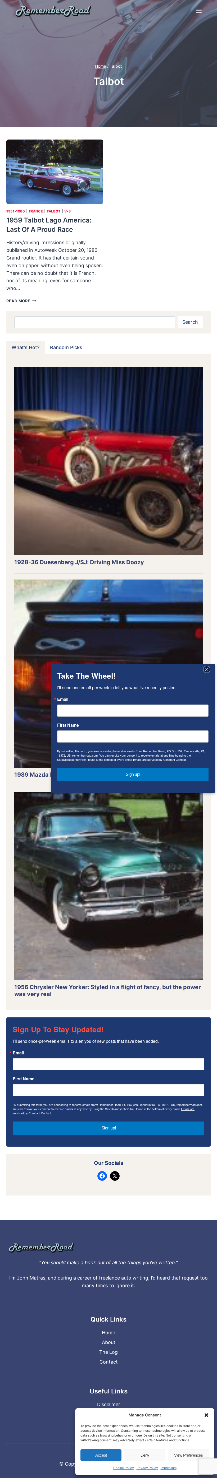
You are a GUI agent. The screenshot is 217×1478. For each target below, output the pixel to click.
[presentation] (54, 172)
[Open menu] (198, 10)
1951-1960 (15, 211)
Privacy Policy (147, 1468)
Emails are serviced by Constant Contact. (160, 759)
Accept (101, 1455)
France (36, 211)
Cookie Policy (123, 1468)
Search (190, 322)
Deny (145, 1455)
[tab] (25, 347)
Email (18, 1053)
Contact (109, 1362)
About (108, 1342)
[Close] (206, 669)
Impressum (169, 1468)
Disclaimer (108, 1404)
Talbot (54, 211)
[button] (206, 1415)
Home (108, 1332)
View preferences (188, 1455)
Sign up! (108, 1128)
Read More (21, 301)
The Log (108, 1352)
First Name (23, 1079)
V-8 (67, 211)
